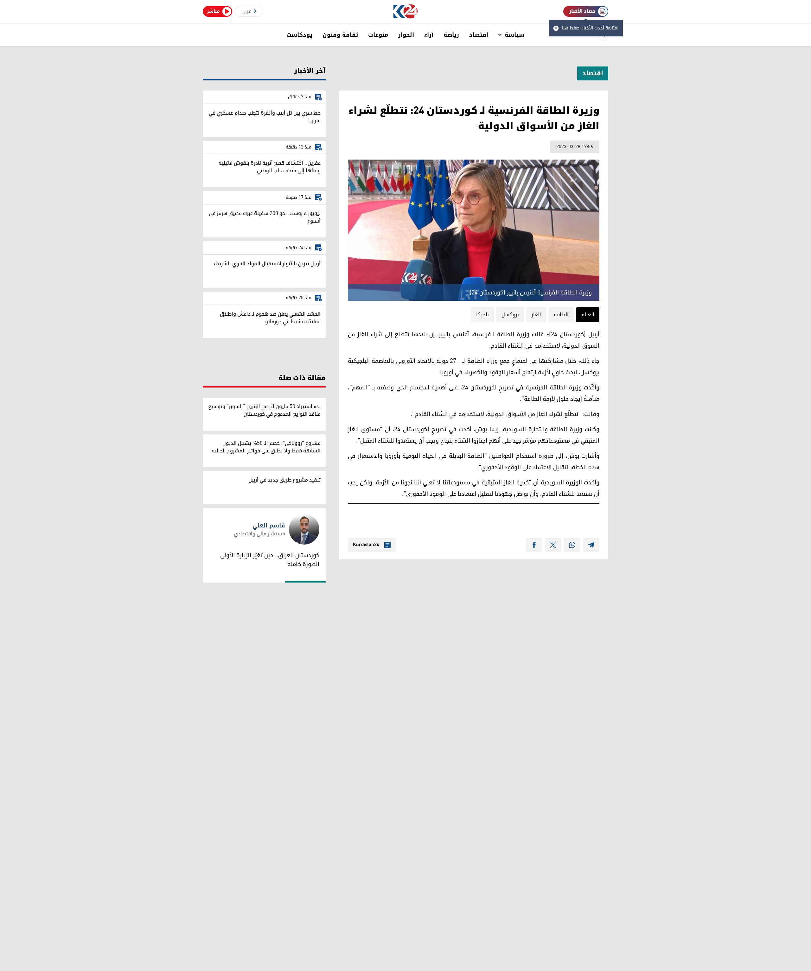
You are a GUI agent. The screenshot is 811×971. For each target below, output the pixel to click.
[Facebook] (534, 545)
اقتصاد (478, 34)
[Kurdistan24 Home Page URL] (405, 11)
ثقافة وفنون (340, 34)
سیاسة (515, 35)
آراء (428, 34)
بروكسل (510, 314)
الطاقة (561, 314)
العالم (587, 314)
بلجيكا (482, 314)
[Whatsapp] (572, 545)
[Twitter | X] (553, 545)
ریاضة (451, 34)
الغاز (536, 314)
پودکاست (299, 34)
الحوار (406, 34)
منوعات (378, 34)
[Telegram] (591, 545)
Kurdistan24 (366, 545)
